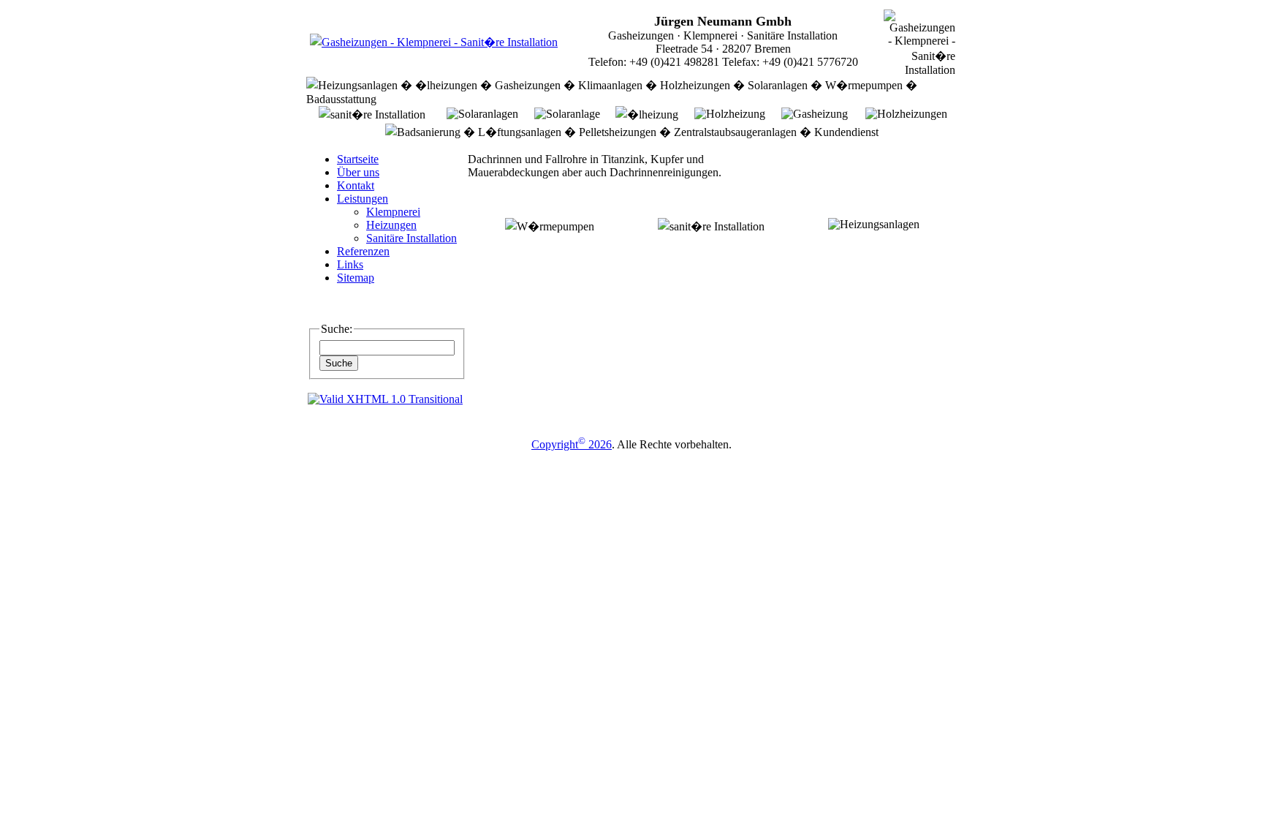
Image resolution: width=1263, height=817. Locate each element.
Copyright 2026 (571, 444)
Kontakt (355, 185)
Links (350, 264)
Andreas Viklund (675, 457)
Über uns (358, 172)
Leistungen (362, 198)
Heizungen (391, 225)
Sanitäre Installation (411, 238)
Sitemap (355, 277)
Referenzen (363, 251)
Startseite (358, 159)
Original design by (592, 457)
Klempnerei (393, 212)
